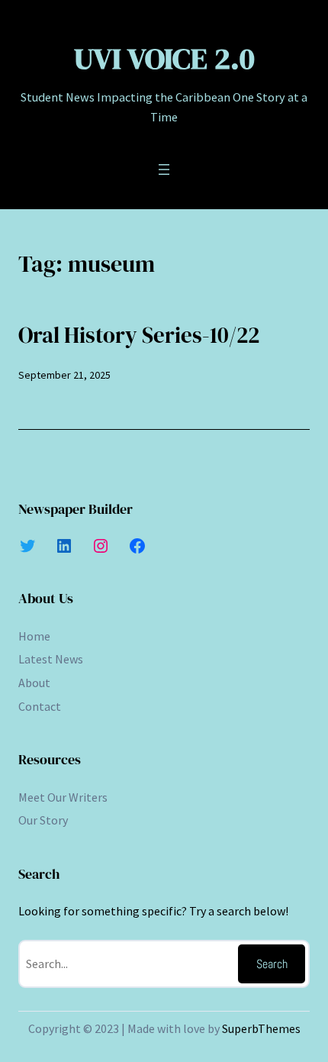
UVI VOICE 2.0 (164, 58)
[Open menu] (164, 169)
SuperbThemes (261, 1028)
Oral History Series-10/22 (138, 335)
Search (272, 964)
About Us (45, 598)
